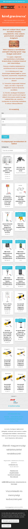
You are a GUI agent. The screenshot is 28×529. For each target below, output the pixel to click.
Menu (25, 7)
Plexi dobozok (14, 477)
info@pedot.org (14, 414)
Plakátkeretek (14, 471)
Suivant (13, 396)
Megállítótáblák (14, 473)
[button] (19, 7)
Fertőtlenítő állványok (14, 475)
